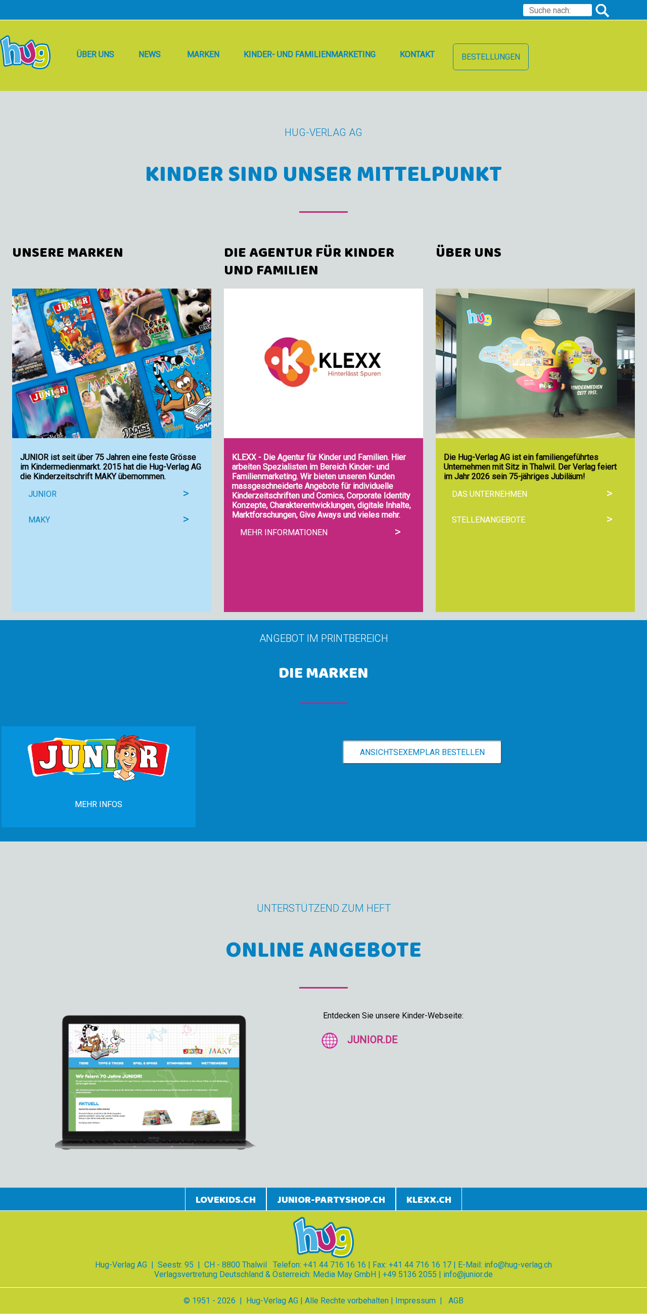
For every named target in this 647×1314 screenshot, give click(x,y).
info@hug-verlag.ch (518, 1265)
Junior (42, 494)
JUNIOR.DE (372, 1040)
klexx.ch (428, 1200)
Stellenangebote (488, 520)
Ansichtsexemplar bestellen (422, 752)
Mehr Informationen (284, 532)
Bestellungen (490, 57)
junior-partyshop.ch (331, 1200)
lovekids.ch (226, 1200)
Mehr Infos (98, 804)
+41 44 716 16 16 (334, 1265)
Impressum (415, 1300)
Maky (39, 520)
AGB (456, 1300)
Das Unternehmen (489, 494)
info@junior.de (468, 1274)
